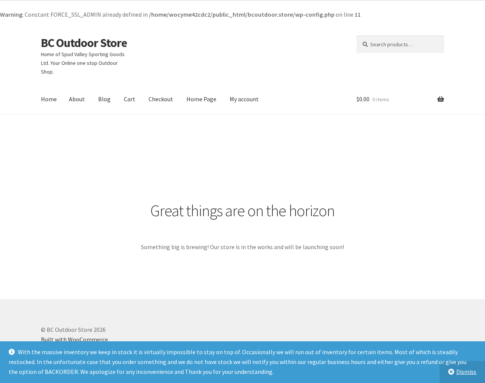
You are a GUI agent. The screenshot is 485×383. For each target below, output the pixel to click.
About (77, 99)
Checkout (161, 99)
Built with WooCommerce (74, 339)
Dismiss (466, 371)
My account (244, 99)
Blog (104, 99)
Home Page (201, 99)
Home (49, 99)
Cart (129, 99)
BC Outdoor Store (84, 42)
